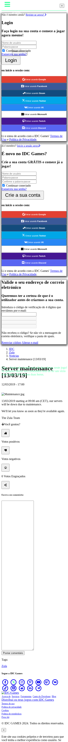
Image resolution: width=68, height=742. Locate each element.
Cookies (5, 710)
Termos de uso (8, 703)
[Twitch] (47, 682)
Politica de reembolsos (12, 713)
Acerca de (6, 696)
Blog (54, 696)
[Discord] (13, 688)
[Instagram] (22, 682)
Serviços (15, 696)
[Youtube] (38, 682)
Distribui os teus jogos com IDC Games (28, 700)
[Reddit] (22, 688)
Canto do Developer (42, 696)
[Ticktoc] (5, 688)
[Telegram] (38, 688)
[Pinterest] (30, 682)
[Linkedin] (30, 688)
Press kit (5, 717)
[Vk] (55, 682)
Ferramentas (26, 696)
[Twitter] (13, 682)
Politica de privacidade (12, 707)
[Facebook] (5, 682)
